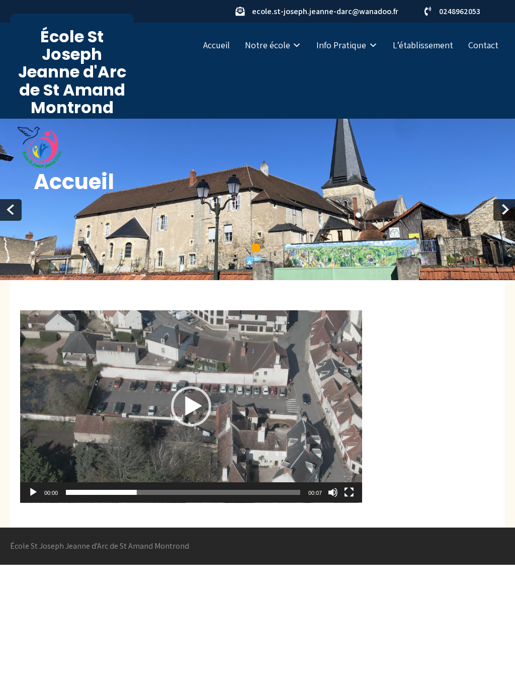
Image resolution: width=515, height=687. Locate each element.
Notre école (267, 45)
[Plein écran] (349, 492)
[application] (191, 406)
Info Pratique (341, 45)
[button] (191, 406)
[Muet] (333, 492)
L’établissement (423, 45)
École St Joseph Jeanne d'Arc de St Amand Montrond (72, 72)
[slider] (183, 492)
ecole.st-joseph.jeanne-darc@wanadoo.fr (325, 11)
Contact (483, 45)
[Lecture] (33, 492)
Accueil (216, 45)
